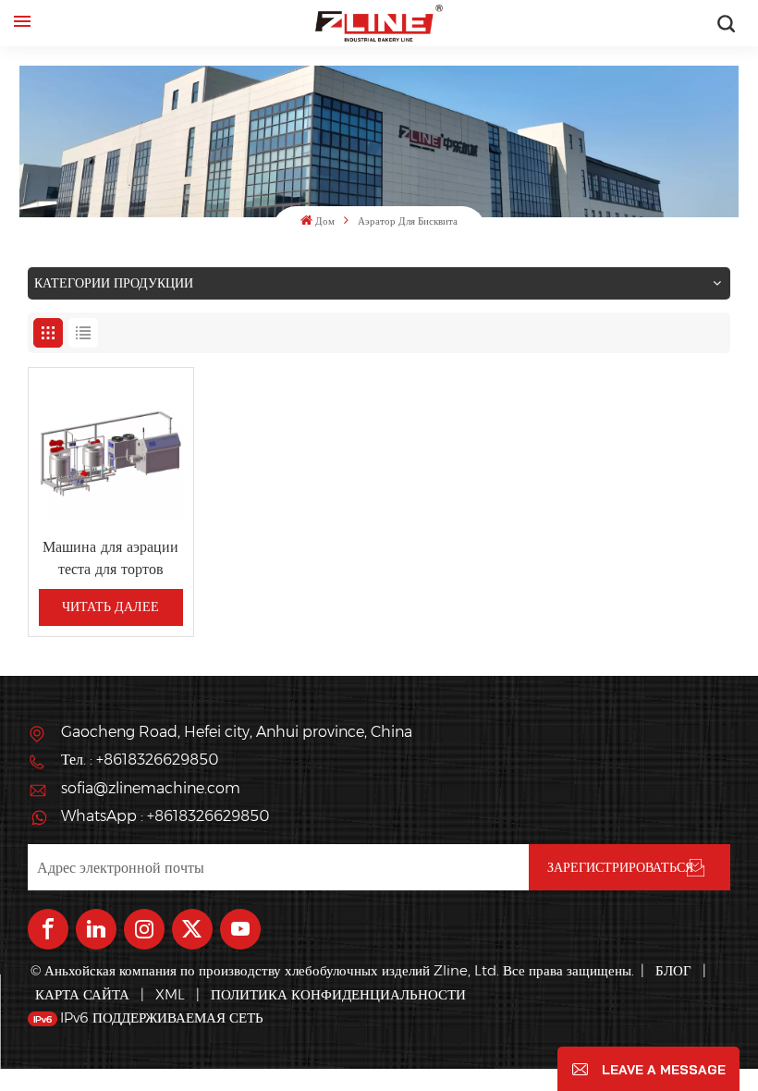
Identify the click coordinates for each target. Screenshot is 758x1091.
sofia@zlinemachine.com (150, 788)
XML (170, 994)
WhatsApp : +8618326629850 (165, 816)
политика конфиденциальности (338, 994)
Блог (673, 970)
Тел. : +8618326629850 (139, 759)
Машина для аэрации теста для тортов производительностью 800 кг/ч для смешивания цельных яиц (111, 558)
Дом (325, 221)
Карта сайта (84, 994)
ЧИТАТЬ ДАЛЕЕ (110, 606)
